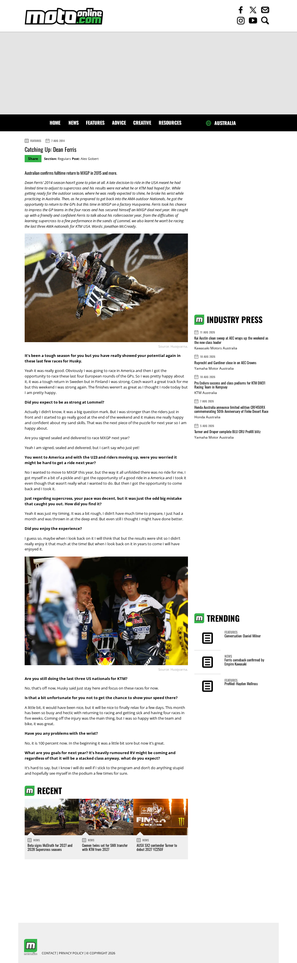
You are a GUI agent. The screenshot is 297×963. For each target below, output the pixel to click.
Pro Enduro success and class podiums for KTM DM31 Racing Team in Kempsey (229, 385)
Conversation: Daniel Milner (242, 636)
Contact (49, 953)
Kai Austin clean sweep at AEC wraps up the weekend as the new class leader (231, 340)
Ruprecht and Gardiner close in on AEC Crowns (225, 362)
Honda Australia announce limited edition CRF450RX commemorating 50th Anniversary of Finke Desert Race (231, 409)
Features (95, 122)
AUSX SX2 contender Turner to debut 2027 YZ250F (157, 847)
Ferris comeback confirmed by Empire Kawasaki (244, 662)
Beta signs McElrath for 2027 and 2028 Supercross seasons (50, 847)
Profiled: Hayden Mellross (241, 683)
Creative (142, 122)
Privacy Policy (71, 953)
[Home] (64, 16)
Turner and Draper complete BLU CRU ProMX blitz (227, 431)
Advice (119, 122)
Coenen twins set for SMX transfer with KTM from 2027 (105, 847)
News (73, 122)
